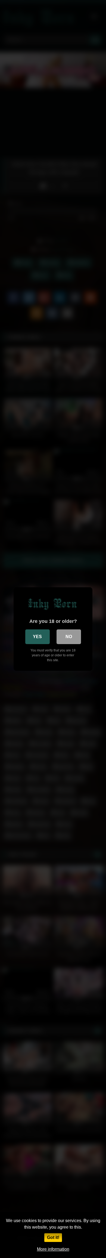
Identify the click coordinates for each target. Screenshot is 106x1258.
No (69, 636)
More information (53, 1249)
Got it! (53, 1237)
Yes (37, 636)
